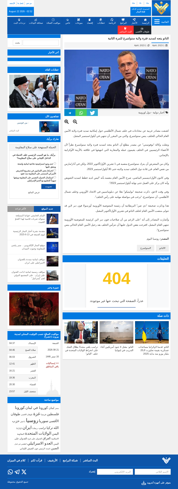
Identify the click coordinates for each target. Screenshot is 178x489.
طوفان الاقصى (27, 414)
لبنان (51, 407)
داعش (22, 421)
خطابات (101, 23)
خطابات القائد (52, 69)
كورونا (20, 407)
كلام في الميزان (16, 460)
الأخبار (134, 23)
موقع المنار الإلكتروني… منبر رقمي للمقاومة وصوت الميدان (28, 247)
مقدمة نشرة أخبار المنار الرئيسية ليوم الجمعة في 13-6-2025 (29, 233)
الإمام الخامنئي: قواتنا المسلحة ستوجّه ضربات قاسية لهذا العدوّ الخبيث (30, 218)
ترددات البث (19, 23)
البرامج (123, 23)
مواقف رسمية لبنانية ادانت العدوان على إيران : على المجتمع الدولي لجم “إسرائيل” (28, 275)
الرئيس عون (39, 449)
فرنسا (43, 414)
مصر (57, 408)
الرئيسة (145, 23)
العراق (47, 438)
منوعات (79, 23)
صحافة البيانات (36, 23)
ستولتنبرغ (145, 248)
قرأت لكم (36, 460)
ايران (27, 427)
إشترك (92, 471)
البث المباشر (14, 131)
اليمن (55, 433)
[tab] (34, 147)
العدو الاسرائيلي (40, 443)
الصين (55, 448)
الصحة (48, 449)
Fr (140, 3)
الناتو (161, 248)
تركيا (50, 428)
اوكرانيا (19, 428)
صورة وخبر (53, 287)
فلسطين (53, 414)
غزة (36, 413)
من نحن (29, 3)
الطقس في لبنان (20, 444)
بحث (17, 42)
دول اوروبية (144, 112)
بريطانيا (35, 428)
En (133, 3)
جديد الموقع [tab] (47, 209)
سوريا (43, 421)
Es (148, 3)
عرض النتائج (34, 192)
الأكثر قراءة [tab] (20, 209)
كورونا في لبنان (36, 408)
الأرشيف (12, 3)
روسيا (32, 420)
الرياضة (112, 23)
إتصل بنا (20, 3)
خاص (67, 23)
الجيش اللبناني (27, 448)
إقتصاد (90, 23)
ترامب (42, 427)
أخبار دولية (158, 112)
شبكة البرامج (70, 460)
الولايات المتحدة (38, 433)
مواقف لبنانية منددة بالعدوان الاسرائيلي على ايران (31, 261)
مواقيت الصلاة (53, 23)
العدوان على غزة (35, 438)
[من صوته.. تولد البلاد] (34, 308)
